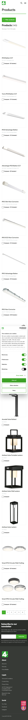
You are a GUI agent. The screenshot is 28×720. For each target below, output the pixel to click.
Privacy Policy (5, 684)
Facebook (4, 707)
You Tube (4, 704)
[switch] (24, 359)
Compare (10, 63)
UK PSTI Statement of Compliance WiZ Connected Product (7, 689)
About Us (4, 663)
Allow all (14, 380)
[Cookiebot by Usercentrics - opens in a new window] (19, 328)
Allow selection (14, 385)
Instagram (4, 709)
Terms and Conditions (7, 678)
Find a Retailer (5, 669)
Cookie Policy (5, 681)
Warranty (4, 666)
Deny (14, 390)
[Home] (14, 654)
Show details (19, 375)
